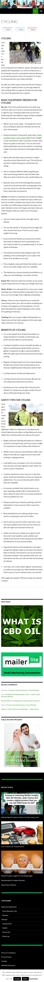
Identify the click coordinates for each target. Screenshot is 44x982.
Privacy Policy (6, 957)
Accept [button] (17, 979)
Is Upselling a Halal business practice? (26, 701)
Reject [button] (25, 979)
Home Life (6, 932)
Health (4, 928)
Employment (7, 924)
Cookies (4, 961)
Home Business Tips (9, 911)
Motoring (5, 936)
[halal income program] (22, 745)
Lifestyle (4, 919)
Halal (3, 709)
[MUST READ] (22, 626)
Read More (33, 979)
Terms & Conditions (8, 953)
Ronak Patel (5, 701)
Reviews (5, 915)
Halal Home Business (9, 907)
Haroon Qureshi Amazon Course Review (24, 690)
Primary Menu (41, 11)
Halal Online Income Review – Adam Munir (23, 709)
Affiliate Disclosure (8, 965)
